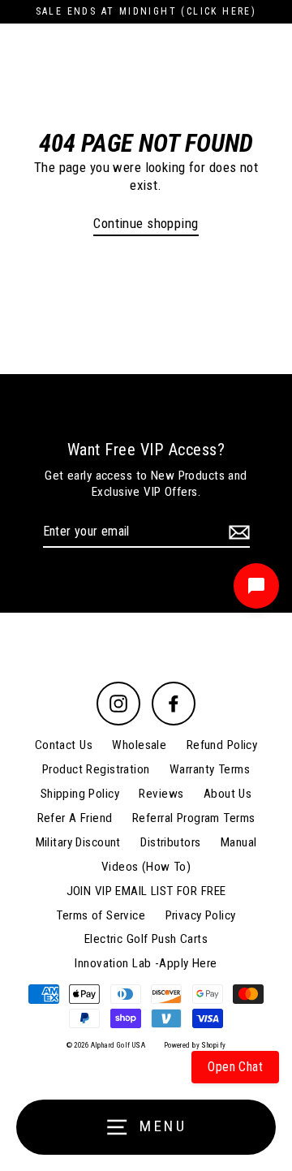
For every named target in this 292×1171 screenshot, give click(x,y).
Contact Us (63, 745)
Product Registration (96, 769)
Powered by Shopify (195, 1045)
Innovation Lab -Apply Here (146, 963)
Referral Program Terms (193, 818)
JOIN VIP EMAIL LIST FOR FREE (146, 891)
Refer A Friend (75, 818)
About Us (227, 793)
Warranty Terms (210, 769)
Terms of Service (100, 915)
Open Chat (235, 1066)
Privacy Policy (200, 915)
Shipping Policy (80, 793)
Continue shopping (145, 223)
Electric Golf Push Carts (146, 939)
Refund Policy (222, 745)
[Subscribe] (237, 533)
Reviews (161, 793)
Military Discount (78, 842)
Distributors (170, 842)
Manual (239, 842)
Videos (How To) (146, 866)
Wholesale (139, 745)
